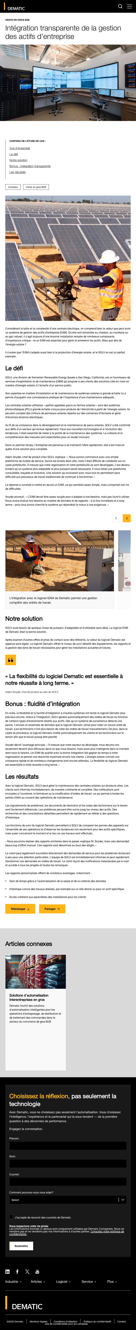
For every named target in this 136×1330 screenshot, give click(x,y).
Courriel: (15, 1173)
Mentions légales (38, 1321)
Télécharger (18, 908)
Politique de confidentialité (97, 1321)
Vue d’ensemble (19, 148)
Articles (36, 1281)
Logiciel (61, 1281)
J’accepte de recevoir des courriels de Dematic (43, 1216)
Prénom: (15, 1137)
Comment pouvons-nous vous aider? (32, 1191)
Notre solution (18, 160)
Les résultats (17, 172)
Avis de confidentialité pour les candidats (66, 1323)
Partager (50, 908)
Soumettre (21, 1245)
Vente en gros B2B (17, 19)
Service (87, 1281)
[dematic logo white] (23, 1307)
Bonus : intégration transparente (30, 166)
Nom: (13, 1155)
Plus (110, 1281)
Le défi (13, 154)
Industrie (11, 1281)
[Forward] (127, 518)
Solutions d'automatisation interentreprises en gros (28, 997)
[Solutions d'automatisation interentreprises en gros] (35, 972)
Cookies (121, 1321)
